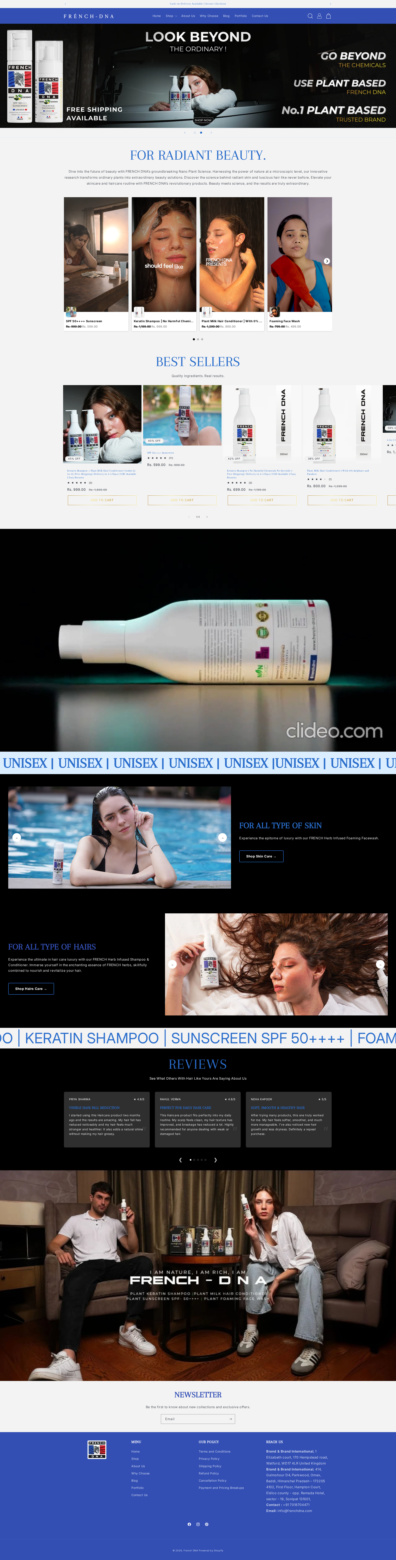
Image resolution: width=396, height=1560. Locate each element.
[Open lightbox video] (96, 264)
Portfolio (137, 1487)
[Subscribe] (230, 1419)
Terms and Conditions (215, 1451)
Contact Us (139, 1495)
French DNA (191, 1550)
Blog (134, 1480)
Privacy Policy (209, 1458)
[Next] (327, 261)
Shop (135, 1458)
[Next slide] (211, 132)
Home (135, 1451)
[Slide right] (207, 516)
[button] (171, 16)
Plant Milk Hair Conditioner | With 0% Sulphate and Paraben (338, 472)
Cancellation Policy (212, 1480)
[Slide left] (188, 516)
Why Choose (140, 1473)
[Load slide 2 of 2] (201, 133)
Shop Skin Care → (261, 856)
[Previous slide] (184, 132)
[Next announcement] (330, 4)
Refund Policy (209, 1473)
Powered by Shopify (211, 1550)
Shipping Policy (210, 1466)
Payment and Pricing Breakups (221, 1487)
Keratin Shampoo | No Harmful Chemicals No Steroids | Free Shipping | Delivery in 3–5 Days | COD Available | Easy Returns (261, 474)
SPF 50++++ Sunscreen (160, 452)
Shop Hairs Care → (31, 989)
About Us (138, 1466)
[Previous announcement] (65, 4)
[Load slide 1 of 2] (195, 133)
